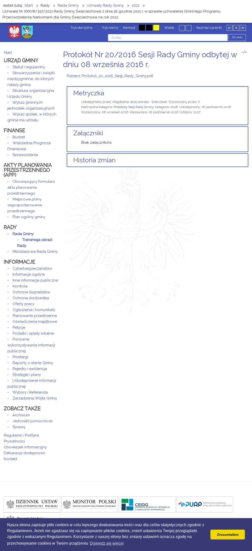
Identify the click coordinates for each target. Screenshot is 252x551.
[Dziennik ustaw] (32, 504)
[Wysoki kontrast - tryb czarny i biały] (142, 28)
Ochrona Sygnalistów (31, 292)
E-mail (247, 73)
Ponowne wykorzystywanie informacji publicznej (31, 345)
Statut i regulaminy (29, 67)
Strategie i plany (27, 374)
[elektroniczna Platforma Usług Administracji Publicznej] (204, 504)
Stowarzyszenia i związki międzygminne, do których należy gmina (31, 79)
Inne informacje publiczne (35, 280)
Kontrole (20, 286)
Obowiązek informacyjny (25, 447)
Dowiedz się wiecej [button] (107, 543)
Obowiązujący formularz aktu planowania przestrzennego (31, 187)
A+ (243, 27)
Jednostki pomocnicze (32, 421)
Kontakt (10, 459)
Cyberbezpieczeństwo (32, 268)
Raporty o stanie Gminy (33, 363)
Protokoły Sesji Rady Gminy (134, 107)
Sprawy (19, 427)
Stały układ (182, 28)
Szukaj (237, 37)
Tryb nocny (109, 27)
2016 (174, 107)
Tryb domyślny (81, 27)
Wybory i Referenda (30, 392)
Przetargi (20, 357)
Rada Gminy (23, 234)
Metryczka (88, 93)
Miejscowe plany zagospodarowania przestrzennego (24, 205)
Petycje (19, 327)
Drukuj (241, 73)
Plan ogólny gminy (29, 217)
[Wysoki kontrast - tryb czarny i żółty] (149, 28)
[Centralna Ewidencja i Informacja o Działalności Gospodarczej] (147, 504)
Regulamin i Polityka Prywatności (21, 438)
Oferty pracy (23, 304)
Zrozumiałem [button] (227, 535)
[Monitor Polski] (89, 504)
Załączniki (88, 133)
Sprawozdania (25, 155)
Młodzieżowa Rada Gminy (35, 251)
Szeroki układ (188, 28)
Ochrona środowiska (31, 298)
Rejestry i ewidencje (30, 369)
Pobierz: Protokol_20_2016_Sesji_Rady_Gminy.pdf (110, 76)
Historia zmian (94, 160)
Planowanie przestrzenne (35, 315)
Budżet (19, 137)
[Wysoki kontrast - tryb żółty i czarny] (156, 28)
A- (229, 27)
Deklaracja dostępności (24, 453)
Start (8, 52)
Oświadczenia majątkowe (35, 321)
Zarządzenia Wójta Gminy (35, 398)
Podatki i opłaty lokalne (33, 333)
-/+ (244, 52)
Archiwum (21, 415)
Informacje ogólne (29, 274)
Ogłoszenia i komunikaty (34, 310)
